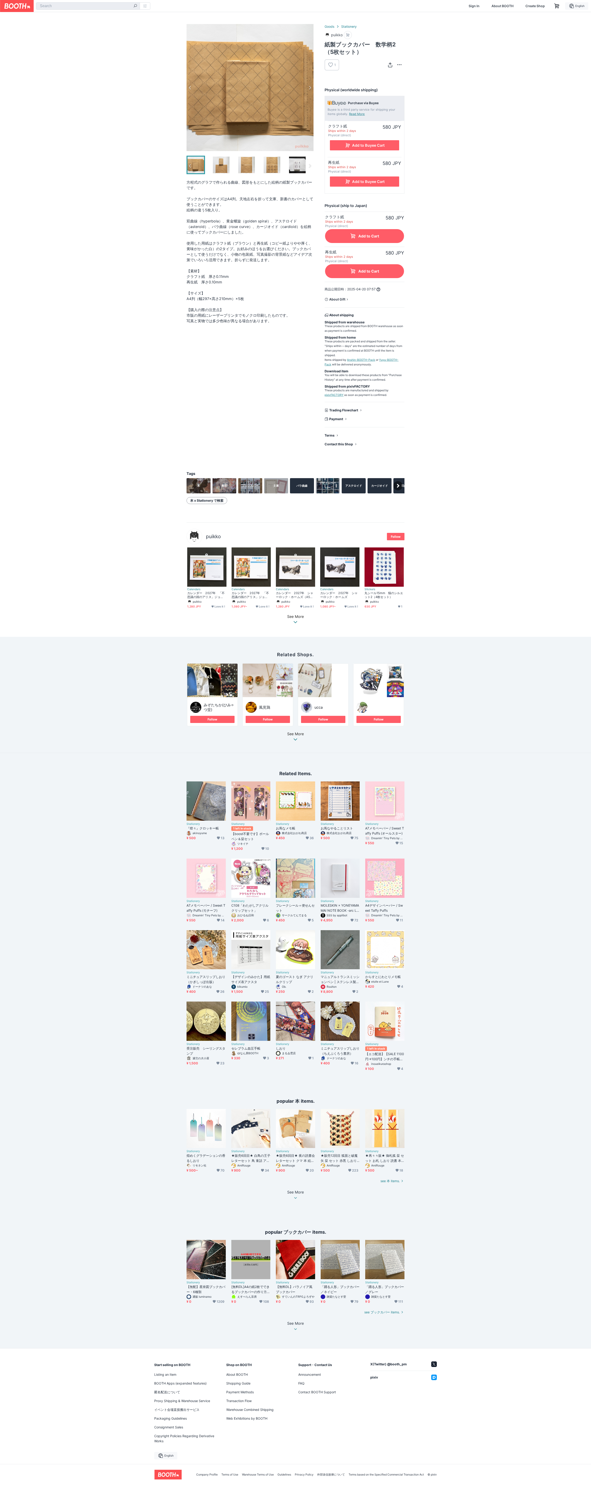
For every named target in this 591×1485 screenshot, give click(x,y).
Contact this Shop (339, 444)
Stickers (370, 589)
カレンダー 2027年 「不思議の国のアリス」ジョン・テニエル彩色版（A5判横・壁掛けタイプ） (206, 595)
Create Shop (535, 6)
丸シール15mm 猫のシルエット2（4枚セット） (384, 595)
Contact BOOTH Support (317, 1392)
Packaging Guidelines (170, 1418)
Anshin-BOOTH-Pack (361, 359)
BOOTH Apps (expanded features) (180, 1383)
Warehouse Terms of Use (258, 1474)
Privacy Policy (304, 1474)
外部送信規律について (331, 1474)
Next (310, 87)
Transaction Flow (239, 1401)
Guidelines (284, 1474)
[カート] (348, 35)
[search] (135, 6)
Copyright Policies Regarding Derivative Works (184, 1438)
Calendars (193, 589)
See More (295, 734)
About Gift (337, 299)
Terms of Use (229, 1474)
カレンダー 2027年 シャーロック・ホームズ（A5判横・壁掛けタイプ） (294, 595)
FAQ (301, 1383)
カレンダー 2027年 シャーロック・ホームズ (339, 595)
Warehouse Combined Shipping (250, 1410)
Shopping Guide (238, 1383)
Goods (329, 26)
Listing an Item (165, 1374)
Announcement (309, 1374)
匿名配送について (167, 1392)
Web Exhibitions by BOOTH (246, 1418)
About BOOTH (502, 6)
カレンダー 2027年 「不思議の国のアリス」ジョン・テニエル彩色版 (250, 595)
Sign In (474, 6)
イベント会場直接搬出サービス (176, 1410)
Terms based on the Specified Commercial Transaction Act (386, 1474)
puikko (213, 536)
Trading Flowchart (343, 410)
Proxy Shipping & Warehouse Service (182, 1401)
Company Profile (207, 1474)
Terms (330, 435)
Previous (190, 87)
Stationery (349, 26)
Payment (336, 419)
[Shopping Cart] (557, 6)
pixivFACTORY (334, 395)
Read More (357, 114)
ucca (318, 707)
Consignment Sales (168, 1427)
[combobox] (88, 6)
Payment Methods (240, 1392)
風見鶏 (264, 707)
